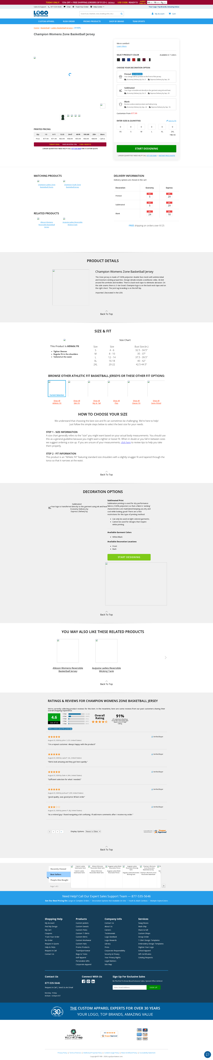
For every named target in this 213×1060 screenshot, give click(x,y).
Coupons (48, 933)
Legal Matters (110, 961)
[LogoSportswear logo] (41, 16)
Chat (68, 7)
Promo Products (92, 21)
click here (126, 442)
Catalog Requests (145, 957)
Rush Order (69, 21)
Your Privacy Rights (113, 957)
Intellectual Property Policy (92, 1053)
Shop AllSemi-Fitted (156, 401)
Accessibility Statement (147, 1053)
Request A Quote (52, 943)
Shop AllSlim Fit (76, 401)
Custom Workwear (83, 940)
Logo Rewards (111, 940)
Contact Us (49, 954)
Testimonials (110, 933)
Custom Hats (81, 943)
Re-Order (49, 940)
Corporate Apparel (83, 964)
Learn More (122, 46)
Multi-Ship (142, 926)
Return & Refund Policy (129, 1053)
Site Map (108, 964)
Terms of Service (75, 1053)
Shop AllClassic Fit (136, 401)
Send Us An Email (66, 987)
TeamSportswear (83, 950)
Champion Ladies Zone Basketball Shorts (46, 186)
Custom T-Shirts (82, 933)
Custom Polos (81, 930)
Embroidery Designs (151, 943)
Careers (108, 930)
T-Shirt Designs (149, 940)
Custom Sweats (82, 926)
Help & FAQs (50, 947)
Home (36, 28)
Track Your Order (82, 7)
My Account (49, 923)
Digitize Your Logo (146, 947)
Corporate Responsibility (115, 950)
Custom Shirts (81, 936)
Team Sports (139, 21)
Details (111, 2)
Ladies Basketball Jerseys (62, 28)
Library (107, 943)
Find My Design (51, 926)
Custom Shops (144, 933)
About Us (108, 926)
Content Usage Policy (111, 1053)
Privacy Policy (62, 1053)
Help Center (97, 7)
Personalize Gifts (82, 961)
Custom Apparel (46, 21)
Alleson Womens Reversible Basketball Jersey (47, 224)
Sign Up (153, 987)
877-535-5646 (56, 7)
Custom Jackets (82, 923)
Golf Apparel (81, 957)
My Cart (48, 930)
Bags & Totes (81, 954)
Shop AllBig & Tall (97, 401)
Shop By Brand (116, 21)
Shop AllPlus (116, 401)
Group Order (143, 936)
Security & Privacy (112, 954)
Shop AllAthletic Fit (57, 401)
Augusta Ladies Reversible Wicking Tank (72, 223)
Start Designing (146, 148)
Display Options (77, 831)
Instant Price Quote (167, 156)
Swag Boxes (143, 923)
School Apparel (144, 950)
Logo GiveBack (111, 936)
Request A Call (51, 950)
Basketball (45, 28)
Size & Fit (172, 120)
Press (107, 947)
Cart (172, 13)
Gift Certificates (144, 954)
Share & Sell (143, 930)
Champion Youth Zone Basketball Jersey (72, 186)
